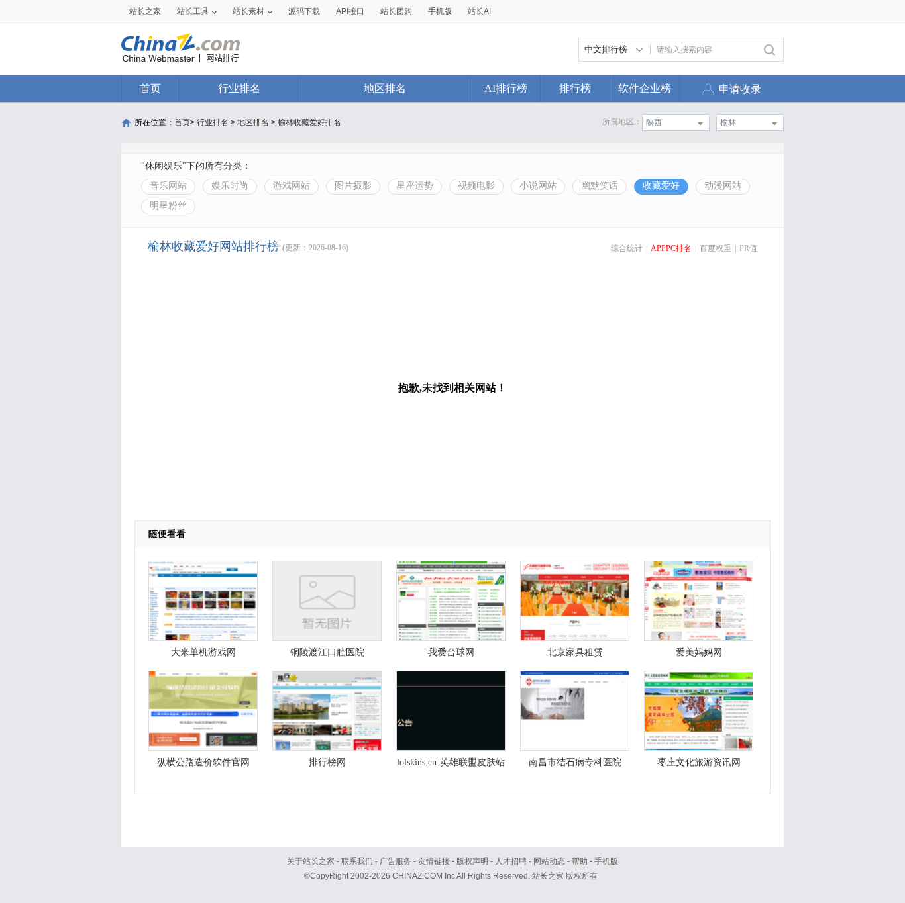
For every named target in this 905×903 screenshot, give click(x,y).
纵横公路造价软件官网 (203, 762)
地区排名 (385, 88)
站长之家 (145, 11)
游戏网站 (291, 186)
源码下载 (304, 11)
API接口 (350, 11)
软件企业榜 (644, 88)
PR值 (748, 248)
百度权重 (715, 248)
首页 (150, 88)
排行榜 (575, 88)
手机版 (606, 861)
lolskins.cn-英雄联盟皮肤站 (451, 762)
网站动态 (549, 861)
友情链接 (434, 861)
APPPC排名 (671, 248)
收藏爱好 (661, 186)
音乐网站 (168, 186)
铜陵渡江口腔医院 (327, 652)
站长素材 (248, 11)
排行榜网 (327, 762)
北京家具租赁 (575, 652)
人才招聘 (511, 861)
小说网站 (538, 186)
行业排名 (239, 88)
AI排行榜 (505, 88)
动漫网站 (722, 186)
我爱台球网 (451, 652)
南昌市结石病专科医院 (575, 762)
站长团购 (396, 11)
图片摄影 (353, 186)
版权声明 (472, 861)
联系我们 (357, 861)
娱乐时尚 (229, 186)
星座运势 (414, 186)
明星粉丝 (168, 206)
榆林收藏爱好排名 (309, 122)
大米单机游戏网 (203, 652)
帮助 (580, 861)
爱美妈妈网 (699, 652)
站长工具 (193, 11)
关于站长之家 (311, 861)
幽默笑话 (599, 186)
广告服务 (395, 861)
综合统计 (627, 248)
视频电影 (476, 186)
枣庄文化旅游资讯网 (699, 762)
